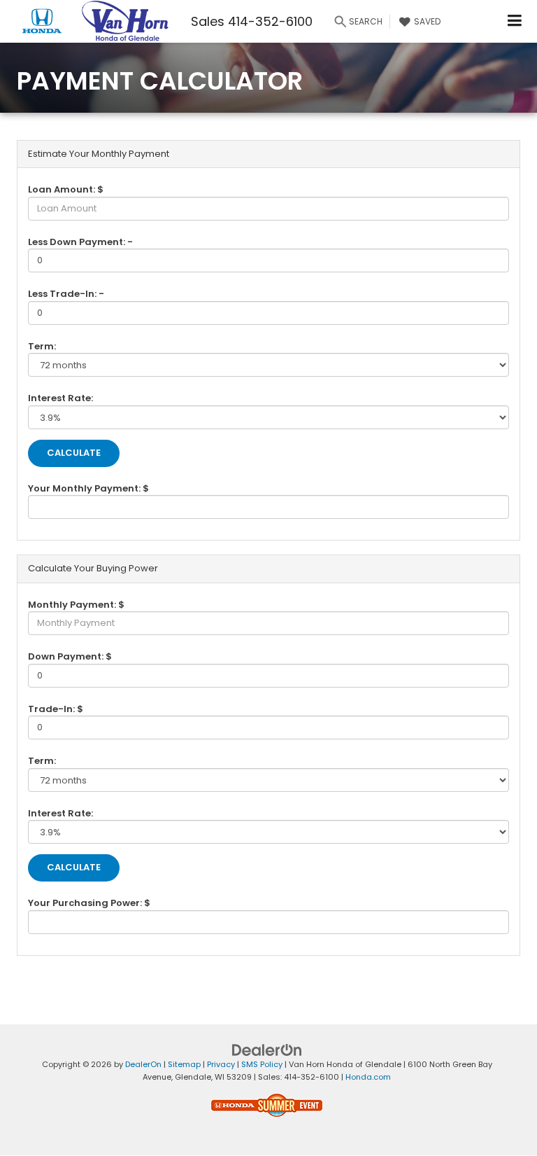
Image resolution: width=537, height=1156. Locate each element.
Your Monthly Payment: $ (88, 488)
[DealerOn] (267, 1049)
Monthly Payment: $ (76, 604)
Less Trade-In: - (66, 293)
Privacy (221, 1064)
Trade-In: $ (55, 709)
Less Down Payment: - (80, 242)
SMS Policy (261, 1064)
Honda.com (368, 1076)
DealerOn (143, 1064)
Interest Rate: (60, 398)
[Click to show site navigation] (515, 21)
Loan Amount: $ (65, 189)
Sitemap (184, 1064)
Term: (42, 346)
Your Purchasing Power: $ (89, 903)
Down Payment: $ (70, 656)
